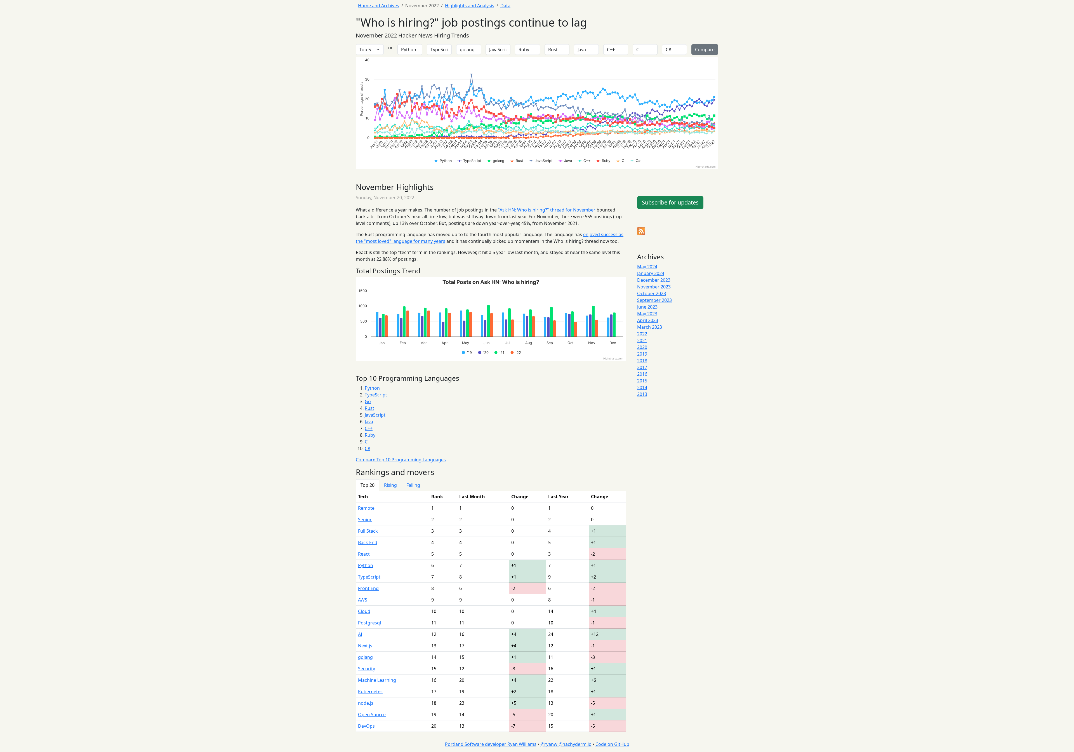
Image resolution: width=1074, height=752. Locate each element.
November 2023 (654, 287)
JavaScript (375, 415)
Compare (705, 49)
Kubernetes (370, 691)
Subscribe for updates (670, 202)
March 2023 (649, 327)
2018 (642, 361)
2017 (642, 367)
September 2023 (654, 300)
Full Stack (368, 531)
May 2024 (647, 267)
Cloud (364, 611)
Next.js (365, 646)
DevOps (366, 726)
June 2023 (647, 307)
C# (367, 448)
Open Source (372, 714)
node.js (365, 703)
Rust (369, 408)
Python (372, 388)
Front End (368, 588)
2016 (642, 374)
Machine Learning (377, 680)
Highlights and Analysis (469, 6)
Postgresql (369, 623)
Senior (365, 519)
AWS (362, 600)
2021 (642, 340)
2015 (642, 381)
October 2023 (651, 293)
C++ (369, 428)
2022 (642, 334)
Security (366, 669)
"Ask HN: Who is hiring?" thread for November (546, 210)
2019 (642, 354)
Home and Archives (378, 6)
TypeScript (376, 395)
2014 (642, 387)
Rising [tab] (390, 485)
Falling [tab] (413, 485)
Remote (366, 508)
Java (369, 422)
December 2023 (653, 280)
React (364, 554)
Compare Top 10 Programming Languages (401, 460)
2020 (642, 347)
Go (368, 401)
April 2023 (647, 320)
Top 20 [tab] (368, 485)
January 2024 (650, 273)
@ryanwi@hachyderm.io (566, 744)
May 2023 (647, 314)
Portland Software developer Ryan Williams (490, 744)
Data (505, 6)
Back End (367, 542)
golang (365, 657)
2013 (642, 394)
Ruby (370, 435)
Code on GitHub (612, 744)
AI (360, 634)
